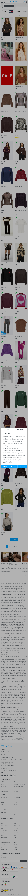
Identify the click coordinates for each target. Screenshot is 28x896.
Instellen (5, 466)
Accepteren (22, 466)
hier (9, 457)
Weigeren (13, 466)
